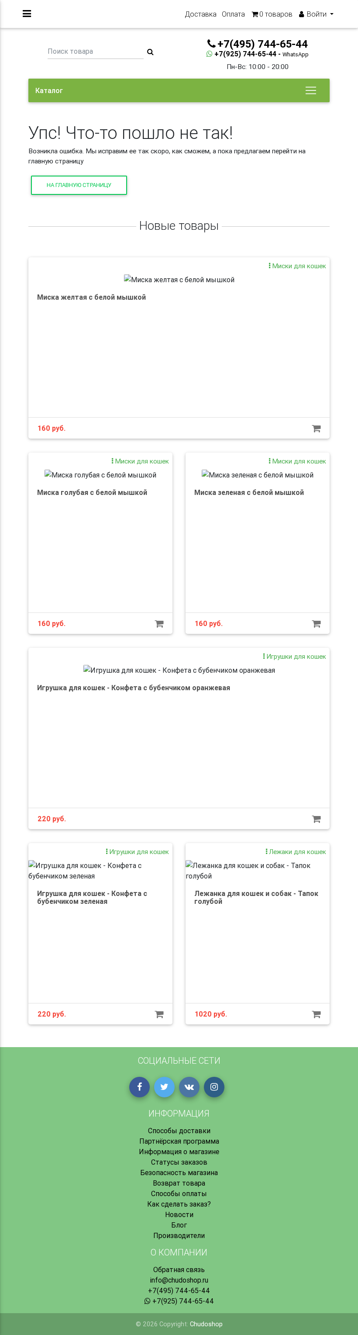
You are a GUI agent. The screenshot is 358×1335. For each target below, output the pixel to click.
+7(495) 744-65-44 (179, 1290)
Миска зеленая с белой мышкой (249, 492)
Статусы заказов (179, 1162)
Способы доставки (179, 1130)
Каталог (49, 90)
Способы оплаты (179, 1193)
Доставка (201, 14)
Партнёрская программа (179, 1141)
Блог (179, 1225)
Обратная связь (179, 1269)
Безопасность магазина (179, 1172)
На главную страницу (79, 185)
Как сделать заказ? (179, 1204)
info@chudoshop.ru (179, 1280)
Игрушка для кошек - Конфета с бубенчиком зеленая (92, 897)
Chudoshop (206, 1324)
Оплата (233, 14)
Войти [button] (316, 14)
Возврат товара (179, 1183)
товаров (276, 14)
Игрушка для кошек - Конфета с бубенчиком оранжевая (133, 687)
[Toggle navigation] (311, 90)
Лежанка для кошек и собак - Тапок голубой (256, 897)
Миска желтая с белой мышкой (91, 297)
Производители (179, 1235)
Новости (179, 1214)
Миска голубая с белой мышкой (92, 492)
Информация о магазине (179, 1151)
